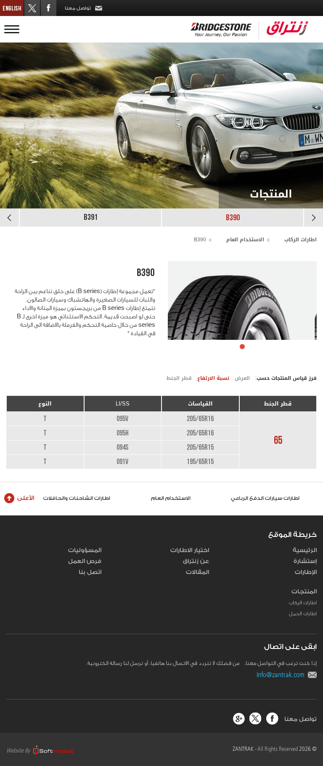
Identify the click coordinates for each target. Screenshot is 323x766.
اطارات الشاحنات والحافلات (83, 498)
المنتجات (304, 591)
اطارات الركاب (300, 239)
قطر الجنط (179, 378)
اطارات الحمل (303, 614)
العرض (242, 378)
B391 (91, 217)
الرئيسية (305, 550)
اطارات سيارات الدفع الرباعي (272, 498)
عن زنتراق (196, 561)
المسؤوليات (84, 550)
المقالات (197, 572)
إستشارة (305, 561)
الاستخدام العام (245, 239)
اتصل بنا (90, 572)
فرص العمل (84, 561)
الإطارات (306, 572)
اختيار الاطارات (189, 550)
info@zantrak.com (282, 674)
